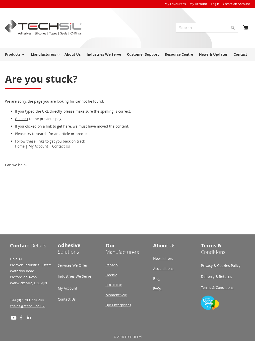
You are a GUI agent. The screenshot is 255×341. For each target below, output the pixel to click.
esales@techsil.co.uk (27, 306)
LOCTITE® (114, 285)
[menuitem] (13, 54)
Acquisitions (163, 268)
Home (20, 146)
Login (215, 3)
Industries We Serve (74, 276)
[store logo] (43, 27)
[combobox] (207, 27)
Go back (21, 118)
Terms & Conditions (217, 287)
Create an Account (236, 3)
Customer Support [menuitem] (143, 54)
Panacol (112, 265)
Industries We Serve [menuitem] (104, 54)
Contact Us (61, 146)
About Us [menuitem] (72, 54)
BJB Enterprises (118, 305)
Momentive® (116, 295)
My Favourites (175, 3)
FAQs (157, 288)
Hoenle (111, 275)
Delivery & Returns (216, 276)
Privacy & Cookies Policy (220, 265)
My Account (198, 3)
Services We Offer (72, 265)
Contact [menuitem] (240, 54)
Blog (156, 278)
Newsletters (163, 258)
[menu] (127, 54)
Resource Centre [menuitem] (179, 54)
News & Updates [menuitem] (213, 54)
